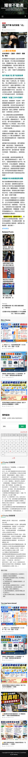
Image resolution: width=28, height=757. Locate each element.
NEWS (4, 23)
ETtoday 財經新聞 (8, 516)
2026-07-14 (9, 717)
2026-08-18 (9, 348)
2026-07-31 (9, 406)
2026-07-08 (9, 746)
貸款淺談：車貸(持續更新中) (11, 589)
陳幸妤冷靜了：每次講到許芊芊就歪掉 (12, 477)
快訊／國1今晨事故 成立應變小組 (12, 485)
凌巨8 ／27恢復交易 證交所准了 (11, 560)
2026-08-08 (9, 377)
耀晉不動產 (14, 5)
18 (6, 448)
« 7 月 (13, 458)
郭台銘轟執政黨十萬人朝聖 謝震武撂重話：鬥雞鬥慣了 (13, 305)
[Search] (25, 16)
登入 (11, 418)
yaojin (5, 30)
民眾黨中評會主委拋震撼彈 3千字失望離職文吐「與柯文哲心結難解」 (14, 311)
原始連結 (5, 228)
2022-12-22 (10, 30)
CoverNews (23, 752)
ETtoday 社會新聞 (8, 462)
